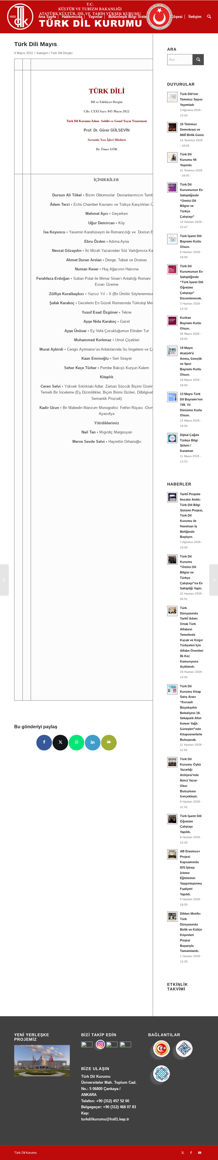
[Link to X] (182, 1152)
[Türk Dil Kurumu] (101, 16)
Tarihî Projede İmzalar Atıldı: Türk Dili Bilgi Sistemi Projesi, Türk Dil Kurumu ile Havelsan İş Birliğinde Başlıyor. (191, 515)
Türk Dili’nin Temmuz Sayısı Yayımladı (191, 99)
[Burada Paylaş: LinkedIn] (92, 742)
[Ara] (209, 16)
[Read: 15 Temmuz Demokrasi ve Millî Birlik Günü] (172, 127)
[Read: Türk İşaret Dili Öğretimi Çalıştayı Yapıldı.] (172, 819)
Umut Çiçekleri (127, 340)
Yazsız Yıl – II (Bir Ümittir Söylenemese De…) (126, 294)
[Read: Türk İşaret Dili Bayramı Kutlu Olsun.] (172, 239)
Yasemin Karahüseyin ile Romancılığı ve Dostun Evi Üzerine (119, 232)
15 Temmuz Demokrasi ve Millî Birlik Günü (192, 129)
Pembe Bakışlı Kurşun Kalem (124, 368)
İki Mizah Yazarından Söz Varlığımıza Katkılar (123, 250)
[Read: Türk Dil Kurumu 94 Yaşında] (172, 157)
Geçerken (120, 213)
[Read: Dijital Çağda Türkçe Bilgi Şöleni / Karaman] (172, 438)
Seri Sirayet (122, 358)
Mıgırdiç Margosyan (115, 432)
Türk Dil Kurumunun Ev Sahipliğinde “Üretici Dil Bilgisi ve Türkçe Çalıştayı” (191, 200)
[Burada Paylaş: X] (60, 742)
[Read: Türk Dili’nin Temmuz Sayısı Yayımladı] (172, 97)
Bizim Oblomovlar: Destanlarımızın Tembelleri (123, 195)
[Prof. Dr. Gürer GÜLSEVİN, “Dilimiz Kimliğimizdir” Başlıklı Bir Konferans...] (213, 580)
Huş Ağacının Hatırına (120, 269)
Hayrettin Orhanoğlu (124, 441)
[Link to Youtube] (199, 1152)
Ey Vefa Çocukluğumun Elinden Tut (119, 331)
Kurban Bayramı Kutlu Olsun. (190, 323)
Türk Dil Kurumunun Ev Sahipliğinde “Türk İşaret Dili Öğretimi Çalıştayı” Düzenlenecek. (191, 282)
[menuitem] (209, 16)
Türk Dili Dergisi (61, 53)
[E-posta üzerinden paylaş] (109, 742)
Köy (121, 223)
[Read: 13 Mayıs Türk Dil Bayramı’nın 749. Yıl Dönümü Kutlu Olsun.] (172, 397)
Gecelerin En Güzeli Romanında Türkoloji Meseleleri (121, 303)
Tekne (126, 312)
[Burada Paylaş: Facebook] (44, 742)
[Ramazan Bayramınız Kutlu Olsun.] (4, 580)
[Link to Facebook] (191, 1152)
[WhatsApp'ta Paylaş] (76, 742)
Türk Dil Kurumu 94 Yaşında (188, 160)
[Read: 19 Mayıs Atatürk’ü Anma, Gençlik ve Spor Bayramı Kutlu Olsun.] (172, 351)
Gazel (125, 321)
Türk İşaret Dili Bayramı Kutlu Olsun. (191, 241)
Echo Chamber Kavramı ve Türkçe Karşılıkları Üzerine (118, 204)
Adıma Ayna (119, 241)
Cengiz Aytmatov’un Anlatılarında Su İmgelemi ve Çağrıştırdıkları (120, 349)
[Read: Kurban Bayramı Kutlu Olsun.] (172, 321)
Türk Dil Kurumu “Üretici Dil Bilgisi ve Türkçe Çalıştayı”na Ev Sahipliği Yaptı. (191, 572)
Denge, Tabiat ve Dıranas (126, 260)
